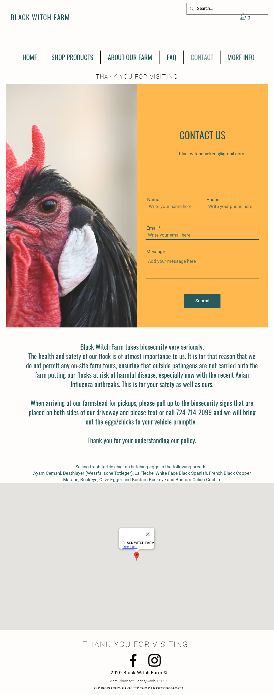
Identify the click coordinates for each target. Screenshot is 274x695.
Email (152, 228)
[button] (246, 16)
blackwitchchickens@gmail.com (211, 153)
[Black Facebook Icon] (133, 660)
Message (155, 251)
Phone (213, 199)
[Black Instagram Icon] (154, 660)
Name (153, 199)
